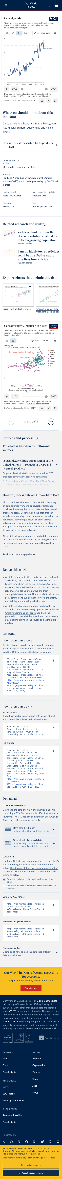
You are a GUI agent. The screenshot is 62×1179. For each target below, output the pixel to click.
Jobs (34, 1086)
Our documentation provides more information (34, 868)
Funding (36, 1072)
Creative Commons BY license (20, 613)
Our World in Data (31, 5)
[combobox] (48, 5)
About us (37, 1059)
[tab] (7, 33)
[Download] (42, 100)
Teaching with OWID (13, 1101)
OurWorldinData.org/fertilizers (16, 408)
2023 (53, 396)
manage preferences (45, 1158)
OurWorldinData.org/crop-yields (17, 100)
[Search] (48, 5)
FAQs (37, 1028)
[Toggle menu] (6, 5)
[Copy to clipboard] (50, 660)
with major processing (32, 181)
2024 (53, 89)
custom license (10, 1022)
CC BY (34, 100)
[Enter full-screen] (55, 100)
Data (5, 1065)
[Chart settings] (55, 33)
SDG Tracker (9, 1094)
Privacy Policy (25, 1158)
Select (42, 341)
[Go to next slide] (51, 422)
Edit (43, 33)
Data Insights (9, 1072)
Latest (6, 1087)
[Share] (48, 100)
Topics (6, 1059)
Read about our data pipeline (17, 554)
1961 (14, 89)
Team (35, 1079)
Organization (38, 1065)
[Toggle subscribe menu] (56, 5)
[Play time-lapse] (6, 89)
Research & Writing (12, 1115)
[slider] (22, 89)
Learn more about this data (37, 96)
